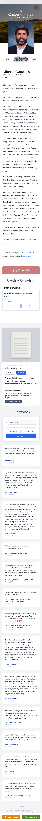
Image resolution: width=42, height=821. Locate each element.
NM (9, 302)
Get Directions (12, 306)
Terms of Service (26, 812)
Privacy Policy (15, 812)
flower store (25, 256)
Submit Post (21, 436)
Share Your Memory (13, 401)
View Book (10, 373)
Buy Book (21, 373)
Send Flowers (29, 306)
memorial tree (27, 252)
